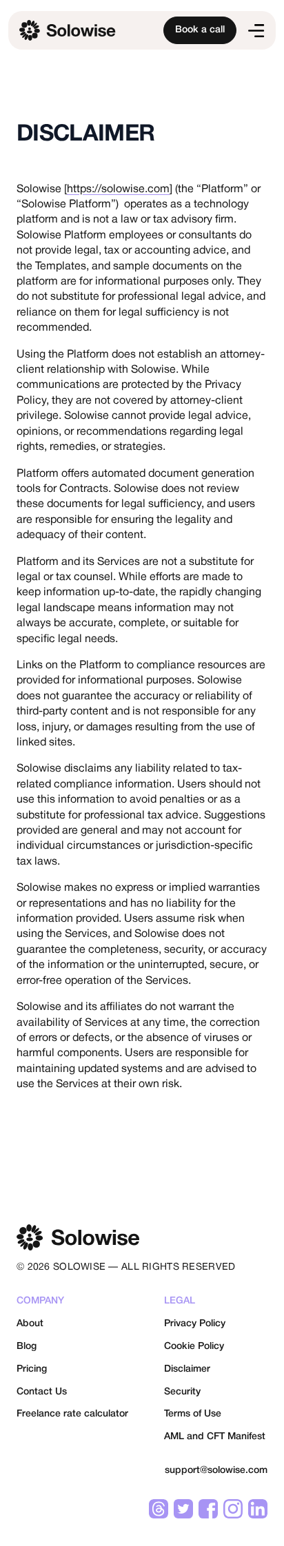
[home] (79, 30)
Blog (27, 1346)
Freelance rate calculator (72, 1414)
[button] (256, 30)
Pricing (32, 1369)
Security (182, 1392)
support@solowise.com (216, 1470)
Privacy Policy (194, 1323)
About (30, 1323)
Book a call (200, 29)
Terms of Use (192, 1414)
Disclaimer (187, 1369)
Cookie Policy (194, 1346)
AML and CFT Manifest (214, 1436)
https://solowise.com (118, 189)
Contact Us (42, 1392)
